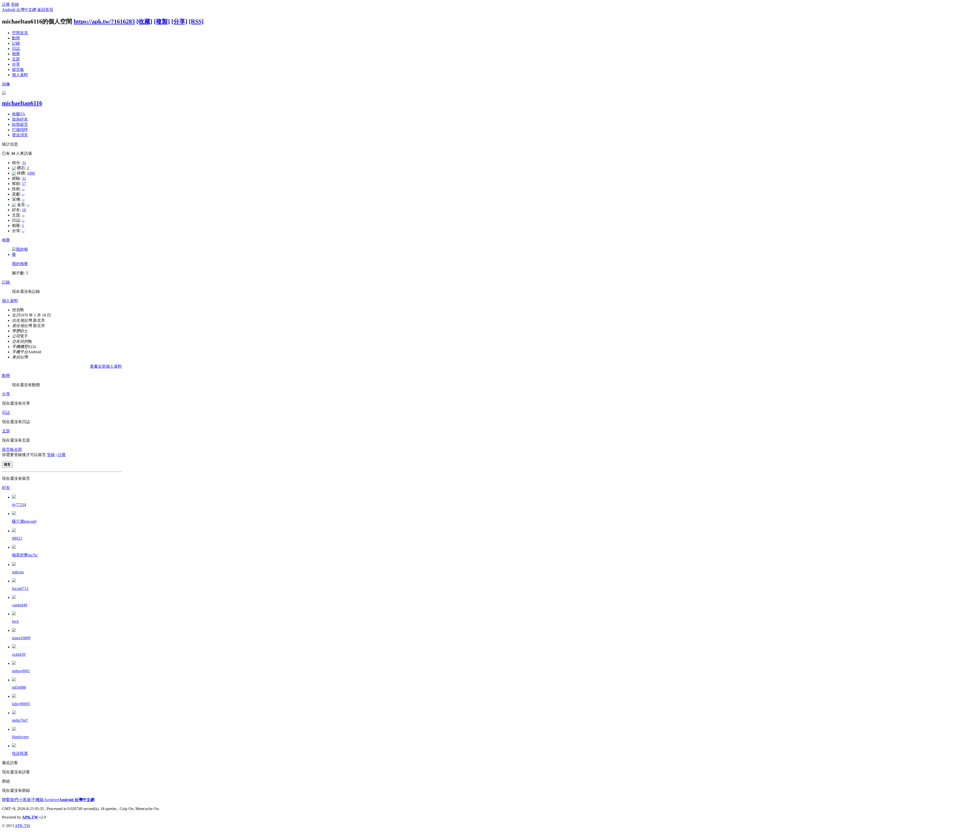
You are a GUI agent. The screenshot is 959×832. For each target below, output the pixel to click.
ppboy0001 (21, 671)
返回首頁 (45, 9)
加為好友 (20, 119)
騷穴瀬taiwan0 (24, 521)
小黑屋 (25, 800)
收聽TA (18, 114)
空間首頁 (20, 33)
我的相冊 (20, 264)
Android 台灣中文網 (19, 9)
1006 (31, 173)
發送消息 (20, 135)
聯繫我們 (10, 800)
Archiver (51, 800)
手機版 (37, 800)
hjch (15, 621)
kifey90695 (21, 704)
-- (23, 189)
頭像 (6, 84)
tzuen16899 (21, 638)
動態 (16, 38)
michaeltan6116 (22, 103)
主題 (16, 59)
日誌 (16, 48)
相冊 (16, 54)
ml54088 (19, 687)
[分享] (179, 21)
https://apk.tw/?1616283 (104, 21)
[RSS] (196, 21)
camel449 (19, 605)
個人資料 (20, 75)
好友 (6, 488)
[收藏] (144, 21)
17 (24, 183)
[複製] (162, 21)
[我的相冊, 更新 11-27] (20, 254)
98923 (17, 538)
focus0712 (20, 588)
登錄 (15, 4)
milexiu (18, 572)
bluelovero (20, 737)
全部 (18, 449)
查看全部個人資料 (106, 366)
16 (24, 210)
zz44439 (18, 654)
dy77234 (19, 504)
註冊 (6, 4)
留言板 (18, 69)
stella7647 (20, 720)
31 (24, 163)
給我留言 (20, 124)
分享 (16, 64)
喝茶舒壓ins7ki (24, 555)
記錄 (16, 43)
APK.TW (30, 817)
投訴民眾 (20, 753)
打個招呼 (20, 130)
